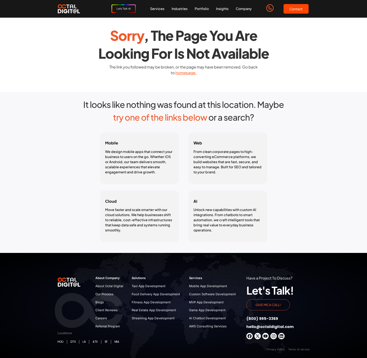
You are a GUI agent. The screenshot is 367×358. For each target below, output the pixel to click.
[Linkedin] (281, 336)
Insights (222, 8)
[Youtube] (265, 336)
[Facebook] (249, 336)
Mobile (111, 142)
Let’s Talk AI (124, 8)
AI (195, 201)
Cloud (111, 201)
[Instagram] (273, 336)
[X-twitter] (257, 336)
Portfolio (202, 8)
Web (197, 142)
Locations (65, 333)
